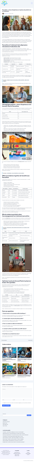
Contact (28, 454)
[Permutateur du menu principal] (32, 3)
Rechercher (29, 415)
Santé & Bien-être (8, 361)
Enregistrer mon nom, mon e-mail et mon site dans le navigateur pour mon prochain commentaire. (17, 402)
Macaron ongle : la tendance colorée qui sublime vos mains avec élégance (13, 439)
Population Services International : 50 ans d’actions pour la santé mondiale (24, 375)
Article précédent (4, 340)
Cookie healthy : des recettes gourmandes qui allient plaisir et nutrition (13, 436)
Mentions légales (28, 453)
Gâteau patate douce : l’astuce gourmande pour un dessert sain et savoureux (14, 433)
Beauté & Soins (5, 423)
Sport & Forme (5, 425)
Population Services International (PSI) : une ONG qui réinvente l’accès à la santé (9, 376)
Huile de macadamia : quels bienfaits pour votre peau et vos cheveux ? (13, 440)
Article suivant (30, 340)
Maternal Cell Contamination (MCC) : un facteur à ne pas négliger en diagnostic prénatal (25, 359)
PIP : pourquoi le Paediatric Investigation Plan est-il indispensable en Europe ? (9, 359)
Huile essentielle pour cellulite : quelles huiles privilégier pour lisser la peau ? (13, 437)
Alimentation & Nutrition (6, 421)
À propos (28, 452)
